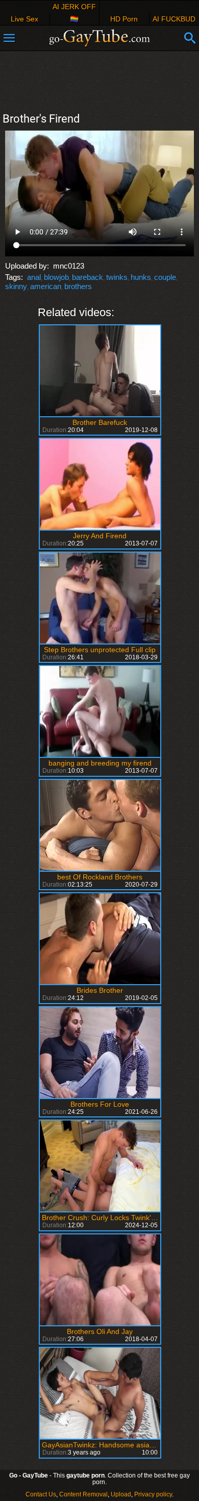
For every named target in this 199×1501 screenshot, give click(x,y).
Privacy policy (153, 1494)
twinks (117, 277)
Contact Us (41, 1494)
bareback (87, 277)
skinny (16, 286)
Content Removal (83, 1494)
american (45, 286)
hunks (141, 277)
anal (34, 277)
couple (165, 277)
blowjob (56, 277)
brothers (78, 286)
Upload (121, 1494)
